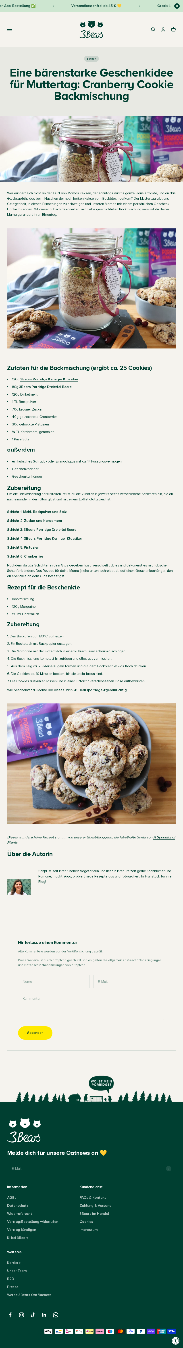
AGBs (11, 1197)
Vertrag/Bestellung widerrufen (32, 1221)
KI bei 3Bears (18, 1238)
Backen (91, 58)
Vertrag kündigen (21, 1230)
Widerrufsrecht (19, 1213)
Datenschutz (17, 1205)
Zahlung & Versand (96, 1205)
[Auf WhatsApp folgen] (56, 1315)
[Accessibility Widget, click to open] (176, 1341)
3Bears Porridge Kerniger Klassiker (49, 379)
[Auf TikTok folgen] (33, 1315)
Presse (12, 1287)
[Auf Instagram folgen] (22, 1315)
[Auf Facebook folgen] (10, 1315)
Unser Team (17, 1271)
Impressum (89, 1230)
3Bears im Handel (94, 1213)
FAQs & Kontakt (93, 1197)
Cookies (86, 1221)
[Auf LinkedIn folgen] (44, 1315)
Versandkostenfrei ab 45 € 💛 (86, 6)
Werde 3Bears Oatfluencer (29, 1295)
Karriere (14, 1263)
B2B (10, 1279)
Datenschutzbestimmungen (44, 965)
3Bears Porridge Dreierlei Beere (45, 387)
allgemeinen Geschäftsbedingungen (135, 960)
